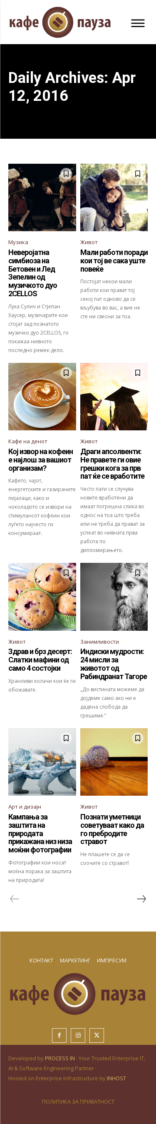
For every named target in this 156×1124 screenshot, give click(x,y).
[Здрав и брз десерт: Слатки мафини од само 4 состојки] (42, 597)
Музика (18, 242)
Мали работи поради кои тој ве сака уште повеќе (114, 260)
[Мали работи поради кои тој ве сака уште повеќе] (114, 198)
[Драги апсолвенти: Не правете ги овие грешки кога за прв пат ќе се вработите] (114, 397)
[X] (96, 1035)
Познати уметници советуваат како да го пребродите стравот (112, 829)
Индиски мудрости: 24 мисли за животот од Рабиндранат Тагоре (113, 663)
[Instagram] (78, 1035)
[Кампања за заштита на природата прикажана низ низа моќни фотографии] (42, 762)
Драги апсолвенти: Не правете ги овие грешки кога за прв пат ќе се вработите (112, 463)
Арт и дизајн (24, 806)
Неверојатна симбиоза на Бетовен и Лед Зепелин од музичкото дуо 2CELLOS (32, 273)
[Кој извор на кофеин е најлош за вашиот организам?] (42, 397)
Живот (89, 242)
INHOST (116, 1078)
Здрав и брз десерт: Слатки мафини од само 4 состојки (40, 659)
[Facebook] (59, 1035)
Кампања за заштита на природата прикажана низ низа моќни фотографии (40, 833)
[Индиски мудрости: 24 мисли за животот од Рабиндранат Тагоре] (114, 597)
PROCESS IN (60, 1058)
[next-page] (141, 899)
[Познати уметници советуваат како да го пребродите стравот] (114, 762)
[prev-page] (14, 899)
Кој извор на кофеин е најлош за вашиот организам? (40, 459)
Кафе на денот (27, 441)
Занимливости (99, 641)
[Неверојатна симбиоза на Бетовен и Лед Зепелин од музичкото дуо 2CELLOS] (42, 198)
